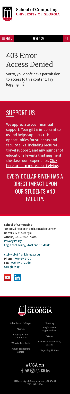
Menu (9, 38)
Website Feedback (21, 343)
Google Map (12, 266)
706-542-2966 (21, 262)
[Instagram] (32, 371)
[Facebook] (22, 371)
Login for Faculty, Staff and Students (27, 245)
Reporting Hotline (49, 350)
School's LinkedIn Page (18, 277)
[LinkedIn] (48, 371)
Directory (49, 323)
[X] (27, 371)
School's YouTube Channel (7, 277)
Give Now (38, 38)
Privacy (49, 336)
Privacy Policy (13, 241)
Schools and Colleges (20, 323)
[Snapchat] (38, 371)
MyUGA (20, 329)
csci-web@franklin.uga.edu (22, 254)
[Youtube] (43, 371)
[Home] (35, 17)
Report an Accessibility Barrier (49, 343)
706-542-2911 (24, 258)
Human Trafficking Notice (20, 350)
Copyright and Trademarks (20, 336)
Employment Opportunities (49, 329)
